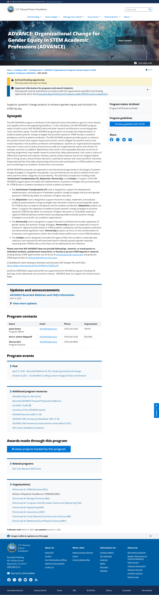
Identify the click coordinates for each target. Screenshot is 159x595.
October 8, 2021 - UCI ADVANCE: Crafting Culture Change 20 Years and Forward (49, 375)
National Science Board (54, 563)
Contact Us (49, 567)
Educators (104, 567)
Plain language (147, 590)
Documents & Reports (137, 552)
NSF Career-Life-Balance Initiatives (28, 427)
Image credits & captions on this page (29, 536)
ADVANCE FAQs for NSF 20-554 (26, 396)
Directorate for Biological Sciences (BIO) (30, 498)
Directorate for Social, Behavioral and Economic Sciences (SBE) (41, 516)
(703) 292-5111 (13, 567)
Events (75, 556)
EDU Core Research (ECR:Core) (26, 468)
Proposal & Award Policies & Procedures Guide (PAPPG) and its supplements (72, 94)
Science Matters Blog (81, 560)
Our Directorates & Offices (56, 560)
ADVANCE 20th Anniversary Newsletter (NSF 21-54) (36, 419)
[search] (149, 9)
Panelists (103, 571)
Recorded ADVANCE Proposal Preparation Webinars (36, 401)
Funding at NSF (20, 70)
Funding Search (35, 70)
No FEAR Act (91, 590)
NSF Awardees (106, 556)
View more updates (25, 303)
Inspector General (40, 590)
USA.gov (109, 590)
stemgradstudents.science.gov (42, 257)
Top (153, 520)
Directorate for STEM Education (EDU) (30, 489)
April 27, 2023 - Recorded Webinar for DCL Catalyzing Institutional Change (46, 371)
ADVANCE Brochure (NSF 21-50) (27, 414)
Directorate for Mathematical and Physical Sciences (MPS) (39, 521)
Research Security (135, 570)
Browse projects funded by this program (39, 449)
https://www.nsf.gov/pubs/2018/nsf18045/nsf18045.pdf (32, 265)
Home (9, 70)
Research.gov (133, 577)
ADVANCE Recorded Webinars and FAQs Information (42, 295)
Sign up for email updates (23, 573)
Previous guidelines (130, 124)
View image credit (145, 63)
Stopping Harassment (137, 566)
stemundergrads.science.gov (69, 254)
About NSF (49, 552)
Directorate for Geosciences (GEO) (28, 512)
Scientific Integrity (135, 573)
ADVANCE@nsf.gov (48, 328)
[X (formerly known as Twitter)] (14, 580)
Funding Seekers (107, 552)
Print (150, 70)
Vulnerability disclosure (15, 590)
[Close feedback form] (156, 405)
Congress (104, 560)
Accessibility (126, 590)
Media (102, 563)
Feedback (156, 413)
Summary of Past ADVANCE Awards (28, 410)
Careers (48, 556)
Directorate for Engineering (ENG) (28, 507)
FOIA (74, 590)
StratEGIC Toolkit (20, 405)
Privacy (59, 590)
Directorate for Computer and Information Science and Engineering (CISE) (46, 503)
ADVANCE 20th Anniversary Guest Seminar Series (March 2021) (41, 423)
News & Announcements (83, 552)
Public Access (133, 562)
